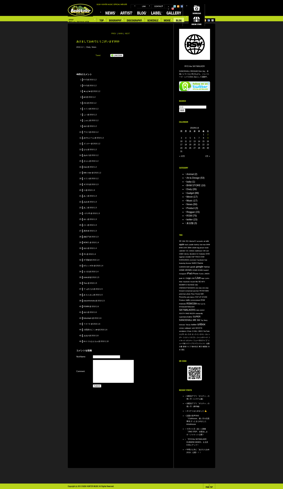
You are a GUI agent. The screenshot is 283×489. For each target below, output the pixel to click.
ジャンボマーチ (202, 337)
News (94, 47)
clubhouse (198, 251)
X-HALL (195, 331)
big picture (200, 248)
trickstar (182, 325)
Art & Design (193, 178)
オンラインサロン (198, 334)
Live (198, 277)
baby (189, 181)
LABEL (156, 13)
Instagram (182, 274)
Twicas (188, 325)
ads (207, 241)
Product (190, 208)
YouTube (173, 9)
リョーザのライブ (200, 340)
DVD (208, 254)
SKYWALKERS (187, 310)
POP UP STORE (201, 297)
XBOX (200, 331)
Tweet (98, 55)
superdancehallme (185, 317)
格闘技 (205, 346)
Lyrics (207, 278)
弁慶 (180, 346)
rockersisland (195, 300)
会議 (207, 343)
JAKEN (206, 274)
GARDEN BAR (184, 267)
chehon (191, 251)
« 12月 (182, 156)
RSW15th (191, 303)
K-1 (184, 278)
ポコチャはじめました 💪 (196, 411)
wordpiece (182, 331)
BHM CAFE (183, 248)
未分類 (190, 223)
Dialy (88, 47)
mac (180, 282)
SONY (202, 310)
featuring (182, 263)
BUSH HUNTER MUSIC (80, 10)
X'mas (189, 331)
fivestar (188, 263)
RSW (189, 215)
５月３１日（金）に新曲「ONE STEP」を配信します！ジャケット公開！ (197, 432)
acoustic (200, 241)
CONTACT (157, 6)
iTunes (201, 274)
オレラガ (188, 334)
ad (204, 241)
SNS (197, 310)
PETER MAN (204, 291)
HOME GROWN (185, 270)
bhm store (192, 248)
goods (192, 267)
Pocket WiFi (199, 294)
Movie (189, 197)
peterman (182, 294)
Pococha (182, 297)
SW (198, 320)
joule (180, 278)
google (199, 266)
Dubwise (202, 254)
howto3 (206, 270)
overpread (188, 291)
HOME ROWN (197, 270)
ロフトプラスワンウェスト (196, 343)
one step (198, 288)
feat (205, 260)
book (207, 248)
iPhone (195, 274)
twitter (189, 219)
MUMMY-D (183, 285)
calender (182, 251)
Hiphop (207, 267)
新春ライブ (187, 346)
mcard (192, 282)
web (193, 328)
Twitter (174, 6)
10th (183, 241)
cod (207, 251)
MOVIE (167, 21)
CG (187, 251)
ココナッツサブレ (189, 337)
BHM (208, 244)
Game (200, 263)
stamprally (199, 313)
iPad (189, 273)
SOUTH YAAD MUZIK (187, 313)
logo (202, 278)
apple (181, 244)
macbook (186, 282)
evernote (193, 260)
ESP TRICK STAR (197, 257)
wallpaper (188, 328)
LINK (144, 6)
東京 (200, 346)
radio (188, 300)
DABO (181, 254)
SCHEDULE (153, 21)
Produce (182, 300)
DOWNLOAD (197, 9)
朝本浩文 (195, 346)
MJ (200, 282)
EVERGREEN (184, 260)
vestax (181, 328)
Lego (188, 278)
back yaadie (189, 244)
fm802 (194, 263)
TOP (101, 21)
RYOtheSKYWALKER (187, 307)
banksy (196, 244)
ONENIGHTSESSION (187, 288)
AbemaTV (192, 241)
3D (180, 241)
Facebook (182, 6)
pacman (196, 291)
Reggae (190, 212)
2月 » (207, 156)
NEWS (110, 13)
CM (204, 251)
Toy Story (204, 320)
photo (188, 294)
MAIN (120, 34)
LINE (193, 278)
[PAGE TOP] (209, 486)
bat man (203, 244)
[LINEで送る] (116, 59)
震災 (183, 350)
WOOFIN (198, 328)
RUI (199, 304)
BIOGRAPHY (115, 21)
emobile (188, 257)
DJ (197, 254)
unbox (201, 324)
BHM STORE (193, 185)
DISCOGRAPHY (134, 21)
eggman (182, 257)
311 (187, 241)
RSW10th (182, 304)
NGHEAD (190, 285)
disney (186, 254)
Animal (190, 174)
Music (189, 200)
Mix (196, 282)
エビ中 (181, 334)
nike (196, 285)
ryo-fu (203, 304)
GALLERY (174, 13)
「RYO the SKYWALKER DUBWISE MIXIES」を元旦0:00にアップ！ (197, 442)
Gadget (190, 193)
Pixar (193, 294)
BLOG (178, 21)
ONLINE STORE (197, 20)
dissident (193, 254)
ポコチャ (189, 340)
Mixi (178, 6)
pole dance (191, 297)
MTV (203, 282)
